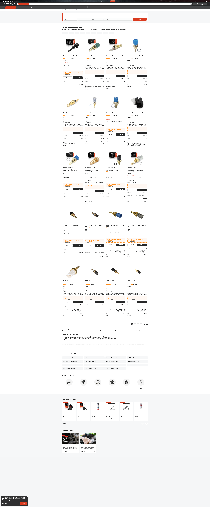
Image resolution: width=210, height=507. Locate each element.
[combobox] (70, 19)
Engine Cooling (68, 9)
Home (63, 9)
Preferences (4, 503)
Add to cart (69, 418)
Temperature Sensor (75, 9)
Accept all (23, 503)
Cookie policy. (21, 500)
